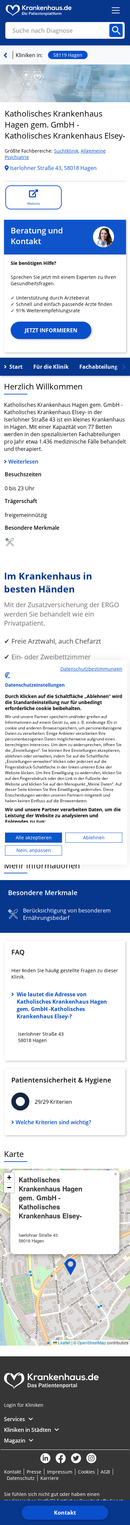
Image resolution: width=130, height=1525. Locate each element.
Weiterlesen (23, 461)
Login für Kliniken (23, 1405)
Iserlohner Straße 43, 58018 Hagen (53, 168)
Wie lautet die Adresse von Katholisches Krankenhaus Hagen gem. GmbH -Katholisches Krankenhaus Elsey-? (62, 1005)
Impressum (59, 1472)
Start (16, 366)
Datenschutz (21, 1478)
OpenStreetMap (91, 1342)
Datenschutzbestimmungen (91, 669)
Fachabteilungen (101, 366)
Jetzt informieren (51, 330)
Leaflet (63, 1342)
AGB (105, 1472)
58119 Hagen (67, 55)
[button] (70, 1266)
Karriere (49, 1478)
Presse (34, 1472)
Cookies (86, 1472)
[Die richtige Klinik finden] (5, 55)
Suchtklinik (66, 151)
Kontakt (65, 1512)
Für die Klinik (51, 366)
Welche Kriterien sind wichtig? (53, 1122)
